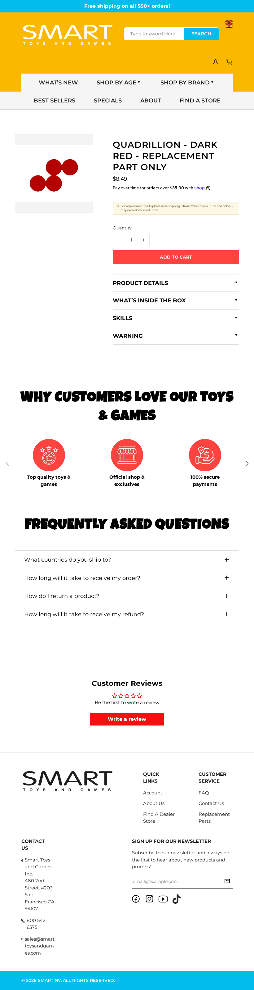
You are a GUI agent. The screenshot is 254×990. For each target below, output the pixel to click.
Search (201, 34)
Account (152, 793)
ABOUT (150, 100)
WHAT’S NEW (58, 82)
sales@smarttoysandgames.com (40, 946)
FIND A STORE (200, 100)
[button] (229, 62)
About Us (153, 803)
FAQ (204, 793)
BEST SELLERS (54, 100)
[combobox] (171, 33)
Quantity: (123, 228)
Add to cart (176, 257)
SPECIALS (108, 100)
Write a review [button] (127, 719)
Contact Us (211, 803)
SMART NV (49, 980)
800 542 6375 (36, 923)
